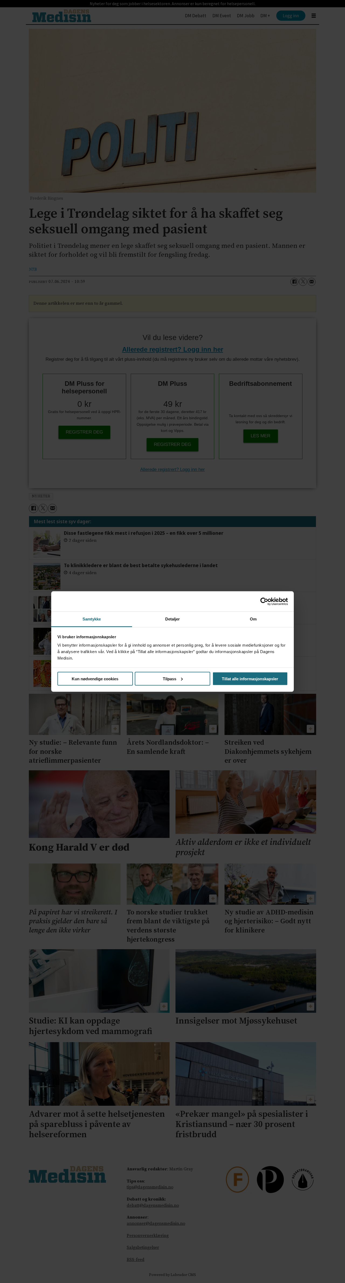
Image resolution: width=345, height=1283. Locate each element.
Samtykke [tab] (91, 619)
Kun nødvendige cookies (95, 678)
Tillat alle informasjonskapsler (250, 678)
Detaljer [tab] (172, 619)
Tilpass (169, 678)
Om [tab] (253, 619)
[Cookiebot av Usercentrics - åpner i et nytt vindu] (264, 601)
